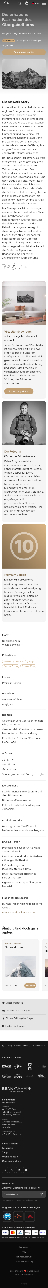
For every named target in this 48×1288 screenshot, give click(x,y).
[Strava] (12, 1170)
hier (35, 1200)
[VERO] (26, 1170)
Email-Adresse (10, 1194)
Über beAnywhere (11, 1161)
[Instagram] (5, 1170)
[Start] (6, 3)
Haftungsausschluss (24, 1257)
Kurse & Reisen (10, 1143)
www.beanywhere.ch (11, 1115)
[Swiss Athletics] (30, 1216)
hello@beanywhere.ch (11, 1112)
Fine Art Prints (22, 1046)
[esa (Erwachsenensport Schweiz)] (18, 1216)
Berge (31, 662)
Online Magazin (10, 1156)
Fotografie (7, 1148)
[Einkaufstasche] (27, 3)
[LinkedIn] (19, 1170)
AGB (24, 1252)
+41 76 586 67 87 (9, 1109)
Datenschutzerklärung (24, 1262)
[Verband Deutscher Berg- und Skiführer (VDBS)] (7, 1216)
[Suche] (20, 3)
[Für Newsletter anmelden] (41, 1194)
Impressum (24, 1247)
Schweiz (7, 662)
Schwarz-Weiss (28, 666)
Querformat (20, 662)
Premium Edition (8, 40)
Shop (10, 1046)
